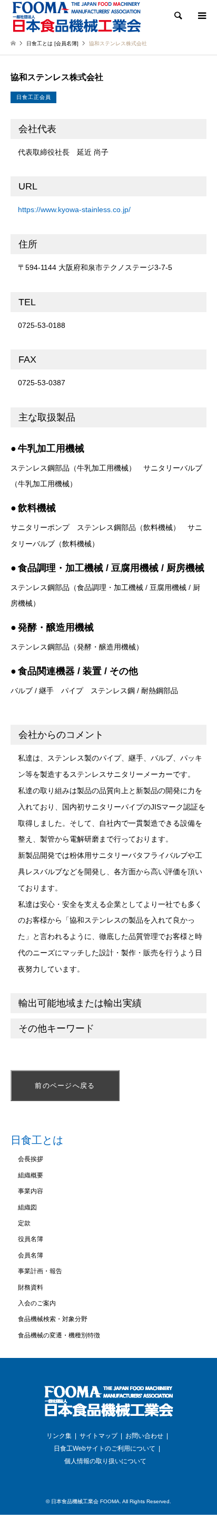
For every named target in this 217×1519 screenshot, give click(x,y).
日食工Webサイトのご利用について (104, 1448)
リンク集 (59, 1436)
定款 (24, 1223)
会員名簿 (30, 1255)
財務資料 (30, 1287)
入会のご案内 (37, 1303)
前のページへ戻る (65, 1086)
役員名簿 (30, 1239)
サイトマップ (98, 1436)
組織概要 (30, 1175)
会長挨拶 (30, 1159)
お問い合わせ (144, 1436)
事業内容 (30, 1191)
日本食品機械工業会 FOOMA (85, 1501)
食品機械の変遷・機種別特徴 (59, 1335)
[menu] (201, 16)
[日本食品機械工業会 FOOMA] (76, 16)
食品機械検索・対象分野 (52, 1319)
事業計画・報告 (40, 1271)
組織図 (27, 1207)
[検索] (177, 16)
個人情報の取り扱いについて (105, 1461)
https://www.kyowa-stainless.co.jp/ (74, 209)
